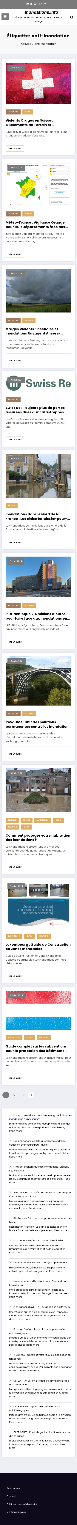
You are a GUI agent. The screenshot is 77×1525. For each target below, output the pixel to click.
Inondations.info (41, 12)
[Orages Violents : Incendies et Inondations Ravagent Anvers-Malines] (38, 290)
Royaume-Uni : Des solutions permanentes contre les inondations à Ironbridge (38, 724)
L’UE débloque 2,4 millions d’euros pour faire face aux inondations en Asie (36, 616)
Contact (11, 1496)
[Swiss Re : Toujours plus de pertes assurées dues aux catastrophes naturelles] (38, 382)
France (28, 214)
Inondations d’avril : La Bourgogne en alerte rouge (41, 1307)
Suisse (27, 112)
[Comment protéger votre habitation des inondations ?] (38, 789)
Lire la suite (14, 148)
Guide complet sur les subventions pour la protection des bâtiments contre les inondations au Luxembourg (36, 1048)
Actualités (13, 112)
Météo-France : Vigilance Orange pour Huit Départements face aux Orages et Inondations (35, 224)
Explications (13, 1488)
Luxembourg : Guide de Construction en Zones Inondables (38, 946)
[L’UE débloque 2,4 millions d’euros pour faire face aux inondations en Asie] (38, 576)
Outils (58, 820)
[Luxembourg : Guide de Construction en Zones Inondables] (38, 904)
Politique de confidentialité (22, 1504)
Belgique (29, 320)
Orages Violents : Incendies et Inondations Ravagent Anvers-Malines (33, 331)
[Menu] (5, 16)
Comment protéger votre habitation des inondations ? (38, 837)
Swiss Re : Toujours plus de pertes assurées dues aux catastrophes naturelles (35, 410)
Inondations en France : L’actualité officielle (38, 1240)
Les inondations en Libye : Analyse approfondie (40, 1262)
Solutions (29, 605)
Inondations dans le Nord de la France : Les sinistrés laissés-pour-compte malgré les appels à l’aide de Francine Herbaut (36, 516)
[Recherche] (72, 17)
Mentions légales (16, 1512)
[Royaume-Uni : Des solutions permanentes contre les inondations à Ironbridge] (38, 680)
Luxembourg (43, 820)
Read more (15, 1131)
